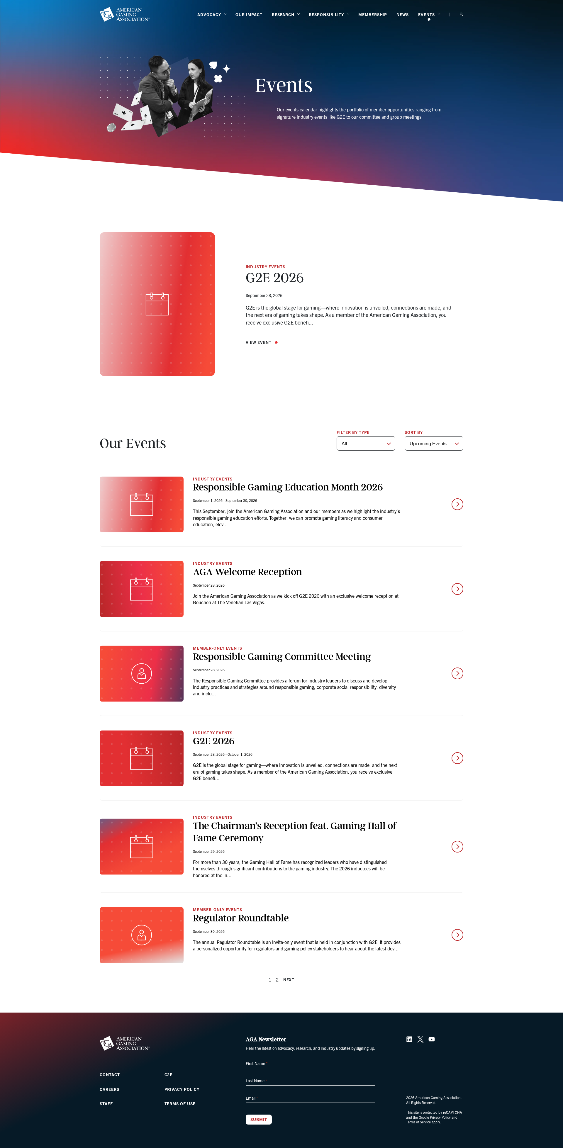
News (402, 14)
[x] (420, 1039)
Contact (110, 1074)
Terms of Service (418, 1122)
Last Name (256, 1081)
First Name (256, 1063)
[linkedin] (409, 1039)
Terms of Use (180, 1103)
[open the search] (461, 14)
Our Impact (248, 14)
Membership (372, 14)
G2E (169, 1074)
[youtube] (431, 1039)
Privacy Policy (182, 1089)
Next (289, 979)
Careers (109, 1089)
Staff (106, 1103)
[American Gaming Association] (125, 14)
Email (252, 1098)
